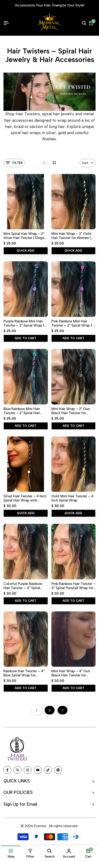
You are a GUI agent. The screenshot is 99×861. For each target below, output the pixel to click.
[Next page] (62, 710)
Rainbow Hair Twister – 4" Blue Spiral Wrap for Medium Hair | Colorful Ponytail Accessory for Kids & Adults (25, 673)
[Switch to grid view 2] (54, 163)
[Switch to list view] (45, 163)
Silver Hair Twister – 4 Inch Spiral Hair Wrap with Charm (24, 498)
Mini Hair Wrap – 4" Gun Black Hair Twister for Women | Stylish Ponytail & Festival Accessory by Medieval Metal (72, 673)
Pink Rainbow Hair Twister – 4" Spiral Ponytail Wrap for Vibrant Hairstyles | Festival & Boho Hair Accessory (73, 586)
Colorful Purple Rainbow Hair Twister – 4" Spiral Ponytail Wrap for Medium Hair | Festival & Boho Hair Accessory (24, 586)
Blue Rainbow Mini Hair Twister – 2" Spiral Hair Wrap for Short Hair (21, 411)
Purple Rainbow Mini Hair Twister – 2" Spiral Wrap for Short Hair (25, 323)
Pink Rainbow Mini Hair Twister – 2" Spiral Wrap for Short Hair (73, 323)
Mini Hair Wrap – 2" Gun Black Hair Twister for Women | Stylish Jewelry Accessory (70, 411)
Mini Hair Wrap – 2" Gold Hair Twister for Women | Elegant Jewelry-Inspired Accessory (71, 236)
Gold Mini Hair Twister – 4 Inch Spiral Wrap (72, 498)
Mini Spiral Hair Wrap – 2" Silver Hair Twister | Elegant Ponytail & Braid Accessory (25, 236)
